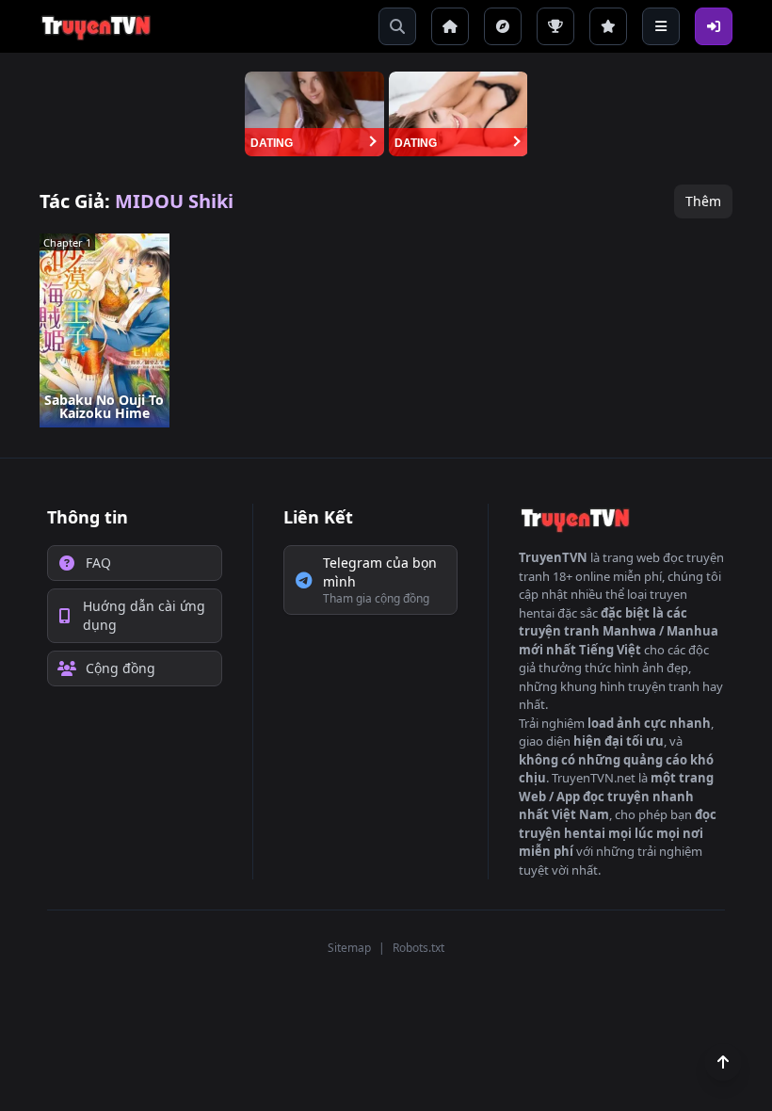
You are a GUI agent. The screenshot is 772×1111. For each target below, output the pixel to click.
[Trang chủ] (450, 26)
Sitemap (349, 948)
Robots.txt (418, 948)
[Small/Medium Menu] (661, 26)
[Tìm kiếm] (397, 26)
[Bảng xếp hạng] (555, 26)
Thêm (703, 201)
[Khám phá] (503, 26)
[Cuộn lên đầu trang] (723, 1062)
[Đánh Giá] (608, 26)
